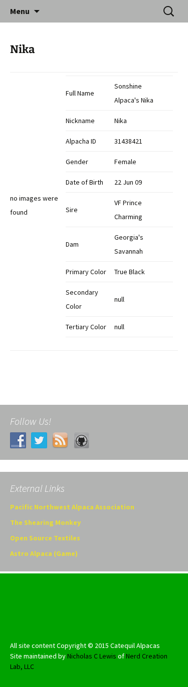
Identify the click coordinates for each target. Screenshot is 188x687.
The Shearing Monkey (45, 522)
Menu (20, 11)
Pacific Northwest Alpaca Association (72, 506)
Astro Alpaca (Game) (44, 553)
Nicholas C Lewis (91, 655)
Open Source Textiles (45, 537)
